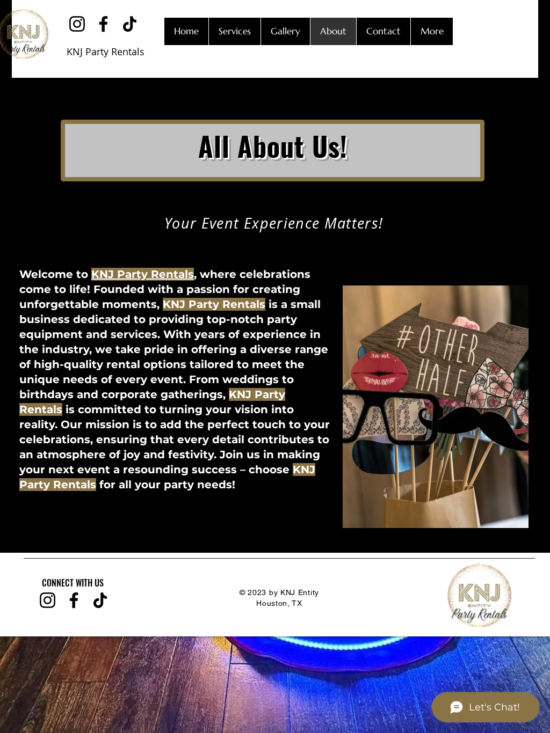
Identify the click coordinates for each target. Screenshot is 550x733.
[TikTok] (129, 23)
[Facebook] (103, 23)
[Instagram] (77, 23)
